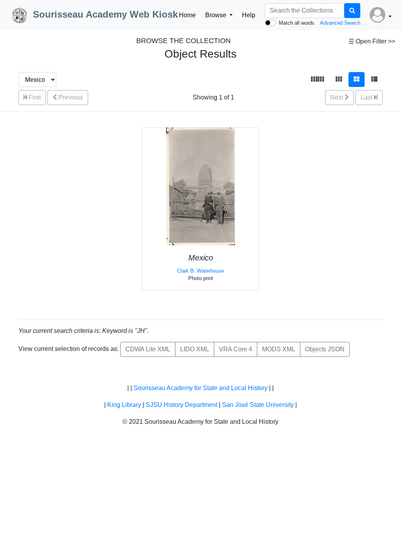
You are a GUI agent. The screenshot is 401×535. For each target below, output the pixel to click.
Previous (70, 97)
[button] (381, 15)
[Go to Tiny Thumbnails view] (317, 79)
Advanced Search (340, 23)
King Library (124, 404)
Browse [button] (216, 15)
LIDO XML (194, 349)
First (34, 97)
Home (187, 15)
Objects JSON (325, 349)
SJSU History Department (181, 404)
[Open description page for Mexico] (200, 186)
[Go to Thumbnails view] (339, 79)
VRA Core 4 (235, 349)
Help (248, 15)
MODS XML (278, 349)
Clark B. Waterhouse (200, 271)
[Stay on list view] (374, 79)
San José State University (258, 404)
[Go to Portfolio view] (357, 79)
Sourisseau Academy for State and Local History (200, 388)
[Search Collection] (352, 10)
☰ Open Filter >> (372, 41)
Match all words (296, 23)
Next (337, 97)
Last (367, 97)
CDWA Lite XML (147, 349)
